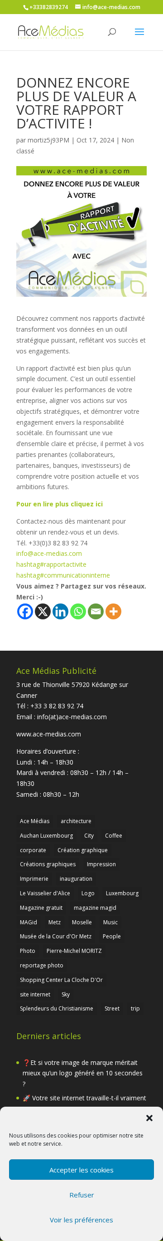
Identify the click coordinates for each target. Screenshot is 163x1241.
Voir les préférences (81, 1219)
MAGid (28, 922)
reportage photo (41, 965)
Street (112, 1008)
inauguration (76, 879)
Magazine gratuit (41, 908)
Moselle (82, 922)
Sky (66, 994)
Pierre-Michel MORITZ (74, 951)
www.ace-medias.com (48, 734)
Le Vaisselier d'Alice (45, 893)
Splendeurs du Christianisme (56, 1008)
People (112, 936)
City (89, 835)
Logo (88, 893)
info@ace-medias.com (49, 553)
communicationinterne (63, 575)
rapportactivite (51, 564)
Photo (27, 951)
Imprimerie (34, 879)
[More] (113, 611)
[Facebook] (25, 611)
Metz (54, 922)
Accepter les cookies (81, 1169)
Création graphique (83, 850)
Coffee (113, 835)
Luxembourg (122, 893)
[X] (43, 611)
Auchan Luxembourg (46, 835)
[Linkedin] (60, 611)
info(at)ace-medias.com (72, 716)
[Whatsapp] (78, 611)
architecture (76, 821)
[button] (149, 1118)
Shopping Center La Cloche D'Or (61, 980)
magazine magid (95, 908)
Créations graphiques (48, 864)
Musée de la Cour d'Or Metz (55, 936)
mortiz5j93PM (48, 140)
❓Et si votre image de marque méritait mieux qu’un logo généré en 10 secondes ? (83, 1073)
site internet (35, 994)
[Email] (96, 611)
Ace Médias (34, 821)
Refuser (81, 1194)
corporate (33, 850)
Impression (101, 864)
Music (110, 922)
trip (135, 1008)
